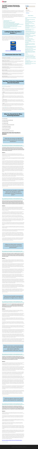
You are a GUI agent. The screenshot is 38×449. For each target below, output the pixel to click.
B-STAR (5, 107)
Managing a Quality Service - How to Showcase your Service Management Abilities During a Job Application (30, 52)
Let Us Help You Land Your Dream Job (29, 48)
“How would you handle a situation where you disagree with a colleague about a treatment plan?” (13, 24)
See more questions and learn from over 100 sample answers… (12, 440)
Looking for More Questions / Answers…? (7, 20)
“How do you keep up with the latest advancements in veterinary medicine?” (11, 23)
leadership (20, 109)
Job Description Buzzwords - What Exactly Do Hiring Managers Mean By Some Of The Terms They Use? (30, 44)
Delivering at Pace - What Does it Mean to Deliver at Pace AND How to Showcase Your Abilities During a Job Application (30, 34)
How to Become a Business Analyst (29, 38)
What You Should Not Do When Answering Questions (9, 22)
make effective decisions (8, 304)
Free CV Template (27, 37)
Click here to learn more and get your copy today (13, 50)
